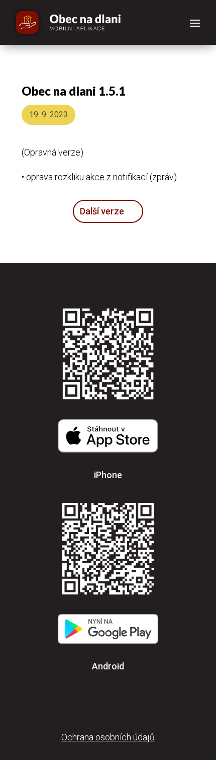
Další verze (102, 211)
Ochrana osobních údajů (108, 737)
